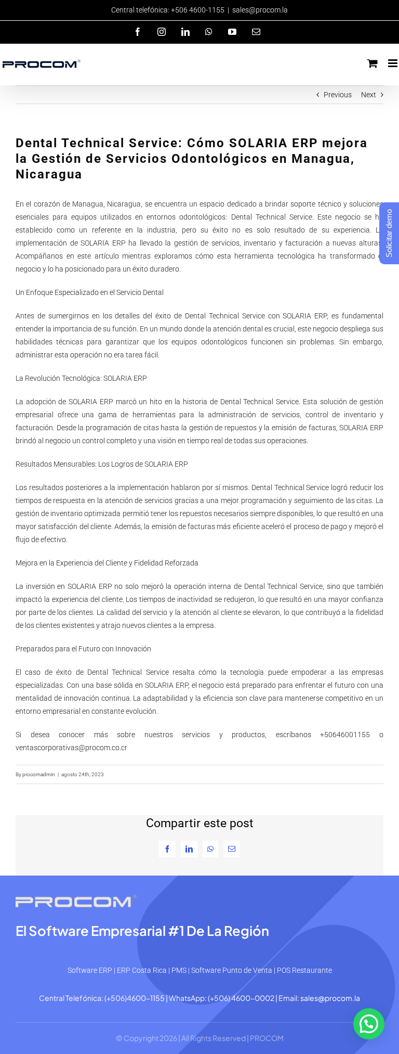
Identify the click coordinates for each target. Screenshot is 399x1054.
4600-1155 (146, 997)
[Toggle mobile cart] (372, 63)
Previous (338, 95)
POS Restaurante (304, 970)
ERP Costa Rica (142, 970)
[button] (368, 1023)
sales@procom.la (260, 10)
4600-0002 (252, 997)
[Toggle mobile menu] (393, 63)
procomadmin (38, 774)
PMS (179, 970)
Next (368, 95)
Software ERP (90, 970)
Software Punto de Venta (231, 970)
